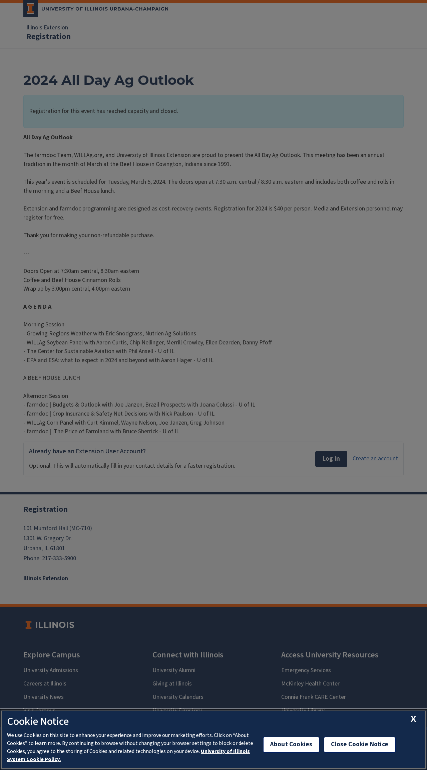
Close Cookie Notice (359, 744)
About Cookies (291, 744)
